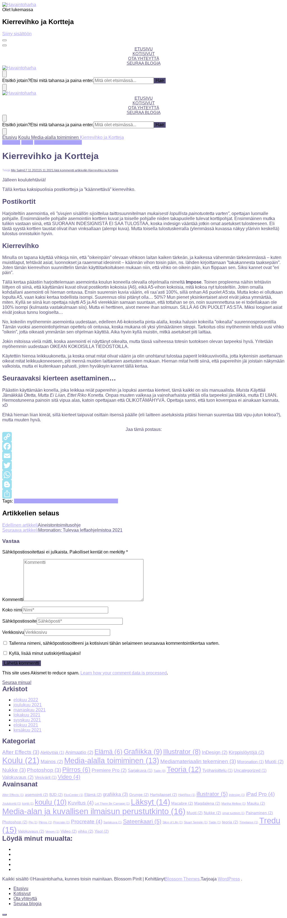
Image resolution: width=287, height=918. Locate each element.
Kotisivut (144, 53)
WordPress (229, 879)
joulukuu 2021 (27, 704)
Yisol (101, 831)
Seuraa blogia (144, 63)
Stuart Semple (196, 822)
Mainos (52, 761)
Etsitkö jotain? (16, 80)
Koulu (27, 142)
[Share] (143, 494)
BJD (56, 794)
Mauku (256, 803)
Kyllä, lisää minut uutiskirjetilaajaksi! (44, 653)
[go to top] (4, 914)
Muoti (274, 761)
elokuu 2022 (25, 699)
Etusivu (144, 48)
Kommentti (13, 599)
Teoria (184, 769)
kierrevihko (61, 501)
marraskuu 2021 (29, 709)
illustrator (212, 794)
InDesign (11, 142)
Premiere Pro (109, 770)
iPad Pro (260, 794)
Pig (33, 822)
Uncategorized (250, 770)
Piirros (76, 769)
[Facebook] (143, 446)
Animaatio (79, 752)
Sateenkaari (142, 821)
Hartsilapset (163, 794)
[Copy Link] (143, 437)
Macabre (182, 803)
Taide (160, 770)
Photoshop (44, 770)
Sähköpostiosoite (19, 621)
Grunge (139, 794)
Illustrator (182, 751)
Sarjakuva (140, 770)
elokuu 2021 (25, 725)
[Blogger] (143, 484)
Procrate (61, 822)
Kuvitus (81, 803)
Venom (52, 831)
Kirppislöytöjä (246, 752)
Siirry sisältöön (17, 33)
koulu (51, 802)
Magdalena (207, 803)
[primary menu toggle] (4, 40)
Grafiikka (143, 751)
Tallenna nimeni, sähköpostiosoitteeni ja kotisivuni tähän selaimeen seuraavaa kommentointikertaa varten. (114, 643)
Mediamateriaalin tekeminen (198, 761)
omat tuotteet (94, 501)
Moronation (250, 762)
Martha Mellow (233, 803)
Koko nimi (12, 610)
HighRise (186, 794)
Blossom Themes (182, 879)
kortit (77, 501)
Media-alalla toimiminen (58, 142)
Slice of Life (173, 822)
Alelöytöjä (52, 752)
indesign (41, 501)
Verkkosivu (13, 632)
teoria (230, 822)
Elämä (108, 751)
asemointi (23, 501)
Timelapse (248, 822)
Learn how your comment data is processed (123, 673)
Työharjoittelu (217, 770)
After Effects (20, 752)
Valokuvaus (18, 777)
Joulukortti (11, 803)
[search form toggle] (4, 74)
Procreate (86, 821)
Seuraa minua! (16, 682)
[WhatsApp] (143, 475)
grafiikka (115, 794)
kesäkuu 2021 (27, 730)
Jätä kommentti (85, 170)
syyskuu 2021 (27, 720)
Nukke (14, 770)
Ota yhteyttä (143, 58)
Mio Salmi (17, 170)
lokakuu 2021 (26, 715)
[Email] (143, 456)
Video (69, 777)
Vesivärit (46, 777)
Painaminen (259, 812)
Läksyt (150, 801)
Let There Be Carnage (112, 803)
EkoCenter (73, 794)
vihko (112, 501)
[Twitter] (143, 465)
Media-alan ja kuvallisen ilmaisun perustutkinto (94, 811)
